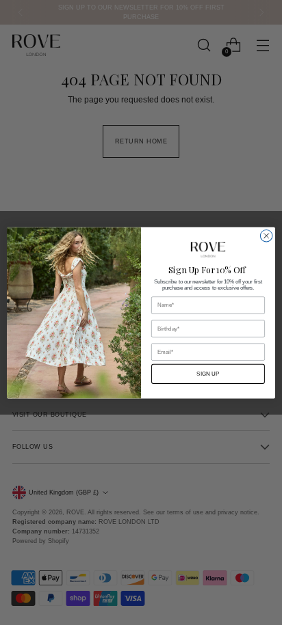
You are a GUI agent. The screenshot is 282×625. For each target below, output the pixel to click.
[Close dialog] (266, 236)
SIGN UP (207, 374)
